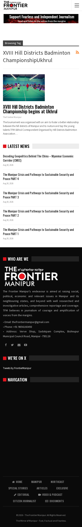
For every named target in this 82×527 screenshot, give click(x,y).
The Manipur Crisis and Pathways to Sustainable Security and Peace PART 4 (38, 176)
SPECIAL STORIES (18, 488)
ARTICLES (42, 488)
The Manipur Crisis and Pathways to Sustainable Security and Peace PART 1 (38, 231)
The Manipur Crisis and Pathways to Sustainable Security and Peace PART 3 (38, 195)
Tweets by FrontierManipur (17, 368)
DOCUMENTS (57, 501)
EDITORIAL (23, 494)
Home (19, 482)
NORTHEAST (57, 482)
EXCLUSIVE (62, 488)
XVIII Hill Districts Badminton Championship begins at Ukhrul (30, 109)
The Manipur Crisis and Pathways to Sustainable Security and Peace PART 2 (38, 213)
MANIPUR (36, 482)
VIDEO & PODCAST (52, 494)
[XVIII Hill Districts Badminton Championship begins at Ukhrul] (24, 87)
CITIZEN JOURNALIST (24, 501)
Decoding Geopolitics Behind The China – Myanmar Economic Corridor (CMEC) (38, 158)
